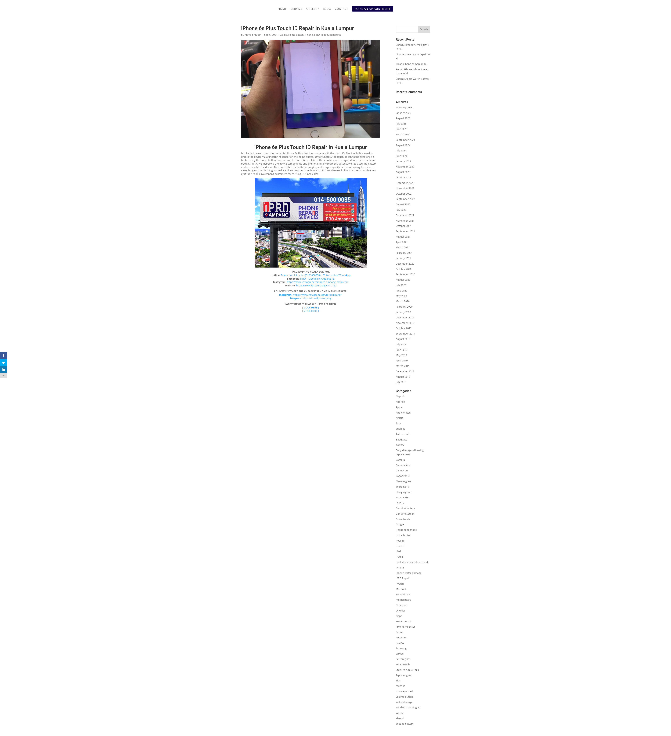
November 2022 (405, 188)
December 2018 (405, 371)
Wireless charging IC (408, 707)
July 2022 (401, 209)
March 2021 (403, 247)
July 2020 (401, 285)
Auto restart (403, 434)
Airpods (400, 396)
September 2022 (405, 199)
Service (296, 9)
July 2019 (401, 344)
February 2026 (404, 107)
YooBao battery (404, 723)
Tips (398, 680)
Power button (404, 621)
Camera (400, 459)
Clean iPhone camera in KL (412, 64)
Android (400, 401)
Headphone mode (406, 529)
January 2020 (403, 312)
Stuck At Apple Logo (407, 669)
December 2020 (405, 263)
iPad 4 (399, 556)
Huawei (400, 546)
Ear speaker (403, 497)
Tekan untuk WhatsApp (337, 275)
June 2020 (401, 290)
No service (402, 605)
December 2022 (405, 182)
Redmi (399, 632)
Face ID (400, 502)
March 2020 (403, 301)
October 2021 (404, 225)
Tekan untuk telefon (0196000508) (300, 275)
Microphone (403, 594)
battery (400, 444)
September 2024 (405, 139)
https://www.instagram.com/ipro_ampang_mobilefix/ (317, 282)
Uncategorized (404, 691)
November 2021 (405, 220)
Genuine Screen (405, 513)
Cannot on (402, 470)
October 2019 (404, 328)
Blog (327, 9)
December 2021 (405, 215)
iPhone (309, 34)
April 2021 (402, 242)
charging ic (402, 486)
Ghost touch (403, 519)
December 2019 (405, 317)
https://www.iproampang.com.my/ (316, 285)
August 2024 (403, 145)
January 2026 (403, 113)
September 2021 (405, 231)
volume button (404, 696)
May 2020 (401, 296)
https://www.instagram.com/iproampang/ (317, 294)
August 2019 (403, 339)
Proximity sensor (405, 626)
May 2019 (401, 355)
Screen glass (403, 659)
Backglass (401, 439)
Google (400, 524)
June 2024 (401, 156)
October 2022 (404, 193)
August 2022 (403, 204)
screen (400, 653)
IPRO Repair (321, 34)
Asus (398, 423)
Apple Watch (403, 412)
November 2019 (405, 323)
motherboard (403, 599)
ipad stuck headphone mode (412, 562)
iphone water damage (408, 573)
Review (400, 643)
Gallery (312, 9)
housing (400, 540)
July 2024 (401, 150)
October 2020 (404, 269)
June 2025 (401, 129)
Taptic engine (403, 675)
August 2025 (403, 118)
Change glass (403, 481)
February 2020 (404, 306)
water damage (404, 702)
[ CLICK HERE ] (310, 307)
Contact (341, 9)
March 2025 (403, 134)
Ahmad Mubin (253, 34)
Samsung (401, 648)
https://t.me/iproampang (316, 298)
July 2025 (401, 123)
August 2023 (403, 172)
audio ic (400, 428)
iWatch (400, 583)
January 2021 (403, 258)
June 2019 (401, 349)
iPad (398, 551)
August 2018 (403, 376)
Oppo (399, 616)
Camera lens (403, 465)
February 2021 (404, 252)
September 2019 (405, 333)
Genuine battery (405, 508)
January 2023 (403, 177)
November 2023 (405, 166)
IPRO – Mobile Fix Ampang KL (317, 278)
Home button (296, 34)
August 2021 (403, 236)
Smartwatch (403, 664)
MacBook (401, 589)
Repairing (335, 34)
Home (282, 9)
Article (399, 417)
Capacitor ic (403, 476)
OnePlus (401, 610)
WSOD (399, 712)
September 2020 (405, 274)
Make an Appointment (372, 9)
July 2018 (401, 382)
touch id (400, 686)
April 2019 (402, 360)
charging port (404, 492)
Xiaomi (400, 718)
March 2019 (403, 366)
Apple (283, 34)
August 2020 (403, 279)
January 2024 (403, 161)
